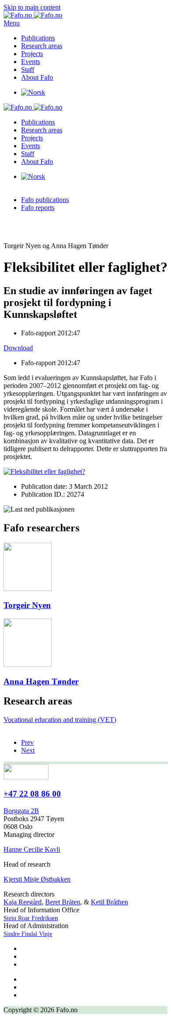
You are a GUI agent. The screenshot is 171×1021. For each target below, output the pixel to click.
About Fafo (37, 77)
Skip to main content (32, 7)
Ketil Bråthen (109, 902)
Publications (38, 38)
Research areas (41, 46)
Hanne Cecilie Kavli (32, 849)
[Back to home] (33, 15)
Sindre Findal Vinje (28, 934)
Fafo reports (37, 207)
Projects (32, 53)
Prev (27, 742)
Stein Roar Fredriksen (31, 918)
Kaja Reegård (23, 902)
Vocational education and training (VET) (60, 719)
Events (30, 61)
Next (28, 750)
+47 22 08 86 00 (32, 793)
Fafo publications (45, 199)
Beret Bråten (62, 902)
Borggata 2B (21, 811)
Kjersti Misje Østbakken (37, 879)
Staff (27, 69)
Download (18, 348)
